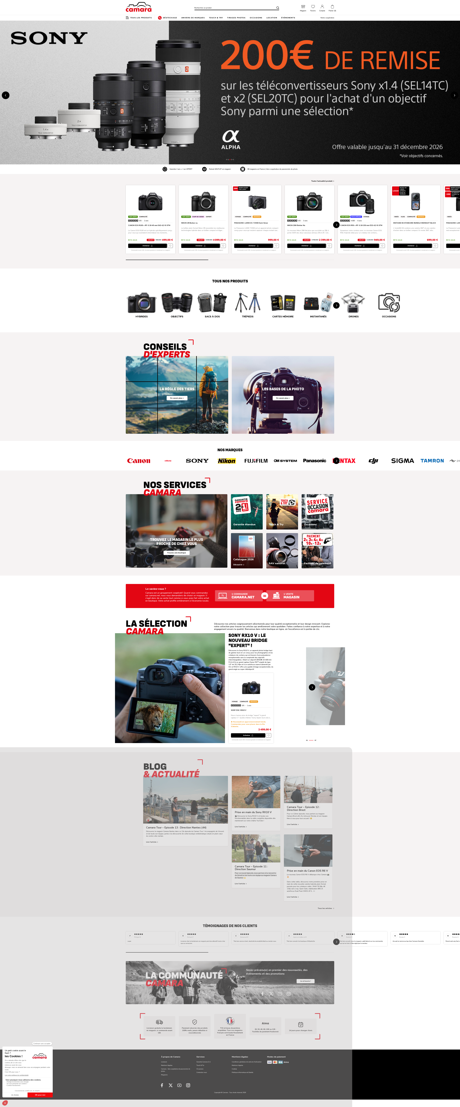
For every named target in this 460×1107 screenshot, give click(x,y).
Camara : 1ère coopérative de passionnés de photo (175, 1070)
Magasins (164, 1075)
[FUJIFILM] (256, 460)
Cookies (234, 1069)
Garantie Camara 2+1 (203, 1062)
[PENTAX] (344, 460)
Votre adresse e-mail (254, 981)
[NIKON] (227, 460)
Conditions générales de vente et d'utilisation (247, 1062)
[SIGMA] (403, 460)
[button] (332, 8)
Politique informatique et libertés (242, 1072)
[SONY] (197, 460)
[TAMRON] (432, 460)
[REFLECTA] (168, 460)
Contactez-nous (201, 1072)
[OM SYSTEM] (285, 460)
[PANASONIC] (315, 460)
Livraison (164, 1062)
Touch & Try (200, 1065)
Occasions (199, 1069)
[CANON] (139, 460)
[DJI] (373, 460)
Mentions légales (166, 1065)
